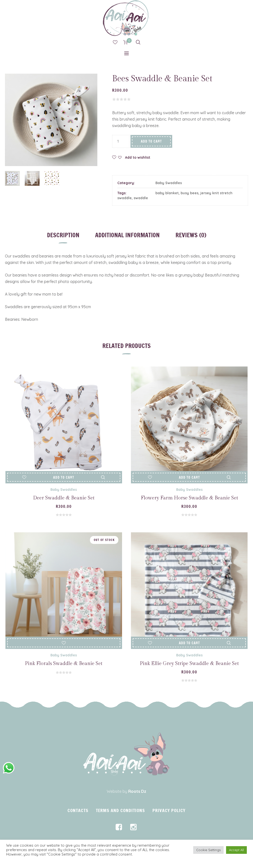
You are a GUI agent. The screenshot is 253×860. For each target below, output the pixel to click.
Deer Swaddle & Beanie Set (63, 498)
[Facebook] (119, 827)
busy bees (189, 193)
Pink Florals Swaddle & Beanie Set (63, 663)
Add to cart (151, 141)
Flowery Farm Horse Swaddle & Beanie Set (189, 498)
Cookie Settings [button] (208, 850)
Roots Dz (137, 791)
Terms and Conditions (120, 810)
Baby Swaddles (168, 183)
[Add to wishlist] (24, 477)
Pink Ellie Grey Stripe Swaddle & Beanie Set (189, 663)
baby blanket (167, 193)
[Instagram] (133, 827)
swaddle (141, 198)
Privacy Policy (169, 810)
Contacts (77, 810)
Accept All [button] (236, 850)
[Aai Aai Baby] (126, 754)
